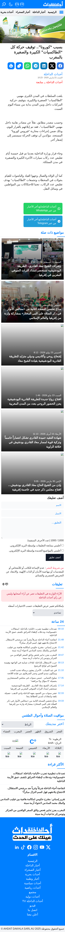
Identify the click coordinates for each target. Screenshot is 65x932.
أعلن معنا (32, 914)
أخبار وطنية (32, 878)
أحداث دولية (33, 896)
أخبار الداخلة (38, 12)
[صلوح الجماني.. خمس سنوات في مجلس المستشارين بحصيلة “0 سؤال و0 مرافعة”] (32, 679)
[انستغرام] (35, 847)
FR (22, 4)
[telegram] (35, 65)
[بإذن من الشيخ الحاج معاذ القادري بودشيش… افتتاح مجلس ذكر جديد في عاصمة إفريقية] (32, 473)
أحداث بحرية (32, 874)
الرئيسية (52, 12)
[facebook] (60, 65)
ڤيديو (32, 905)
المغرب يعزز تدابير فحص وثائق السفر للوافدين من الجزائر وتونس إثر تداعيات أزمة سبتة (35, 812)
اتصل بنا (32, 910)
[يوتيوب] (41, 847)
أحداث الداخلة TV (32, 901)
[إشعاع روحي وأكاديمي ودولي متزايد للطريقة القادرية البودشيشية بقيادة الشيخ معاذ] (32, 345)
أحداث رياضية (33, 887)
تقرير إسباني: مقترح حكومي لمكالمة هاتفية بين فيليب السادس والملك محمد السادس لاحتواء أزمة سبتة (32, 801)
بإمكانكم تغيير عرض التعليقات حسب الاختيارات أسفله (36, 606)
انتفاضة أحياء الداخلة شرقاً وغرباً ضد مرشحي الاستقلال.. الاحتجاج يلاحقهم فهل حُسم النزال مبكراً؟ (36, 790)
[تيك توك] (23, 847)
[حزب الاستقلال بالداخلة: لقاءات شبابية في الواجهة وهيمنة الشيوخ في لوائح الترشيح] (32, 664)
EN (17, 4)
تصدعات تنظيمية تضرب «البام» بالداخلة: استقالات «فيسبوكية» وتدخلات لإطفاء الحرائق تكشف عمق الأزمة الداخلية (36, 777)
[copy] (19, 65)
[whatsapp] (27, 65)
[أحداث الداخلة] (53, 4)
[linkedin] (43, 65)
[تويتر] (48, 847)
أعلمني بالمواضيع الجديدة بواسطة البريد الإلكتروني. (35, 550)
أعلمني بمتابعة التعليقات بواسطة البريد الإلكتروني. (35, 545)
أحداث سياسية (32, 883)
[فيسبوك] (29, 847)
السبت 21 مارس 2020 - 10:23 (50, 77)
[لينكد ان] (16, 847)
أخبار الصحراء (23, 12)
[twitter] (52, 65)
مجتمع (32, 892)
